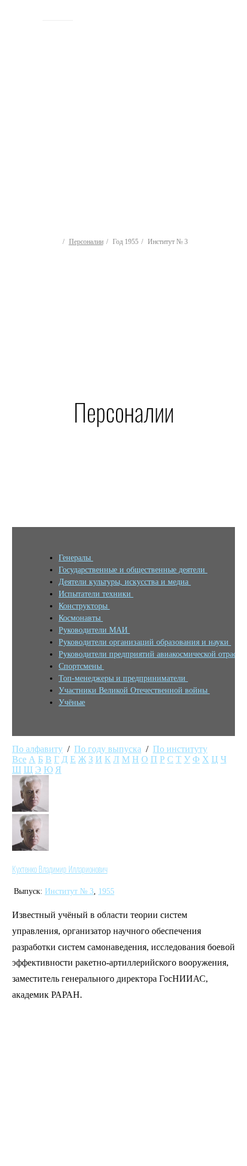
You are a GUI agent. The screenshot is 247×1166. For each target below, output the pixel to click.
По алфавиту (37, 749)
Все (19, 759)
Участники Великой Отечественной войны (134, 690)
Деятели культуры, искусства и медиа (125, 582)
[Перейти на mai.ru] (23, 15)
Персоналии (86, 242)
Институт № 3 (69, 891)
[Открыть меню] (232, 97)
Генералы (76, 557)
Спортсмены (81, 666)
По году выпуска (107, 749)
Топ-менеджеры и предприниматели (123, 678)
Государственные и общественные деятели (133, 569)
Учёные (72, 702)
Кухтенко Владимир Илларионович (59, 869)
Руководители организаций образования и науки (145, 642)
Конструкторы (84, 606)
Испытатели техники (96, 594)
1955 (106, 891)
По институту (180, 749)
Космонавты (81, 618)
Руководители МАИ (94, 630)
